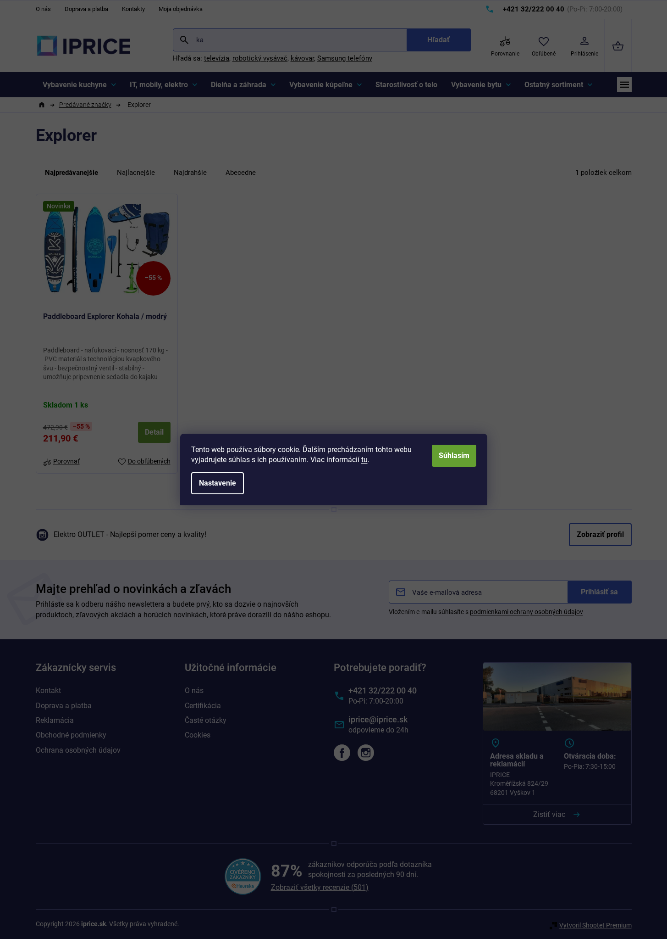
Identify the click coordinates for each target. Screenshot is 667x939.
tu (364, 459)
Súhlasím (454, 455)
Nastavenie (217, 483)
